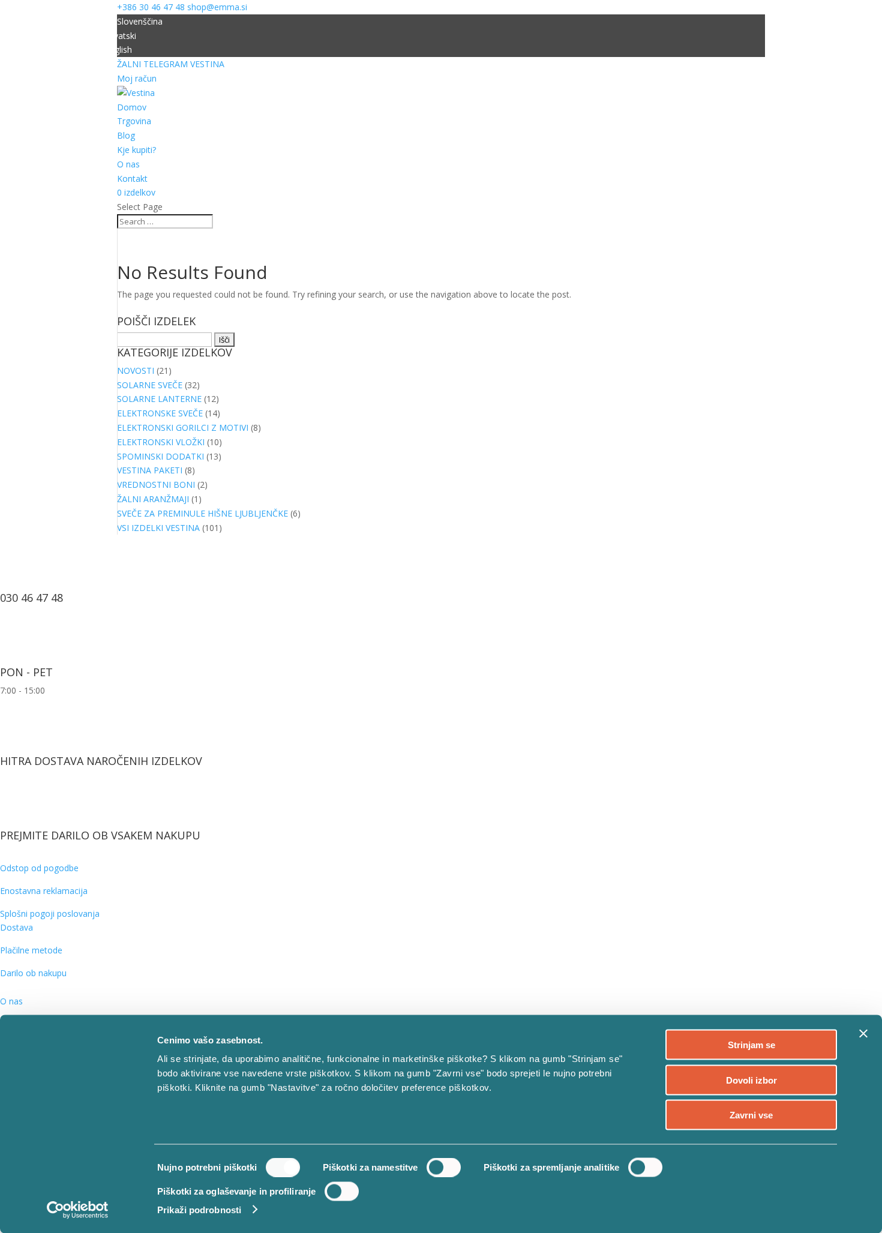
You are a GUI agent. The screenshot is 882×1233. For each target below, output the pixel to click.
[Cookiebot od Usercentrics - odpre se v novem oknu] (77, 1210)
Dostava (16, 927)
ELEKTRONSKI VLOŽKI (161, 442)
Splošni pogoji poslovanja (50, 913)
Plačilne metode (31, 950)
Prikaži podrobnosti (199, 1209)
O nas (128, 164)
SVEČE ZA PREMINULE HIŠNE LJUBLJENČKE (202, 513)
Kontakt (132, 178)
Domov (131, 107)
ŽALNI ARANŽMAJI (153, 499)
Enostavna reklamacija (44, 890)
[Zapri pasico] (863, 1034)
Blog (126, 135)
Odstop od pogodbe (39, 868)
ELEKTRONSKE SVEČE (160, 413)
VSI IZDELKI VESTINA (158, 527)
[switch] (444, 1167)
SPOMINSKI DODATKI (160, 456)
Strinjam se (751, 1045)
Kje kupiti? (136, 149)
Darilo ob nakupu (33, 973)
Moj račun (137, 78)
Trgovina (134, 121)
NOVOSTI (135, 370)
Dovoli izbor (751, 1080)
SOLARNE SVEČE (149, 385)
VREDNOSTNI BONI (156, 484)
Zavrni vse (751, 1115)
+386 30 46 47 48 (151, 7)
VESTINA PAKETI (149, 470)
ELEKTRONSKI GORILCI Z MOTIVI (182, 427)
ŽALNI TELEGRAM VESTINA (170, 64)
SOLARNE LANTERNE (159, 398)
